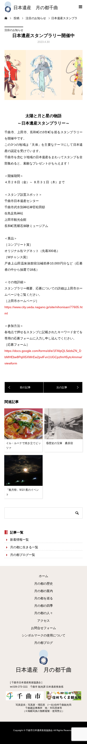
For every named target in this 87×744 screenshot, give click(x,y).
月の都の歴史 (43, 583)
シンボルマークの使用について (43, 635)
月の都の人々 (43, 613)
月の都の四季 (43, 605)
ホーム (43, 576)
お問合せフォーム (43, 628)
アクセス (43, 620)
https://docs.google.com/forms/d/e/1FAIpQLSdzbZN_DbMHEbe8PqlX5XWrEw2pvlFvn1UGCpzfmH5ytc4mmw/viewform (43, 357)
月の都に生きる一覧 (24, 547)
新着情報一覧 (19, 539)
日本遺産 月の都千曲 (35, 7)
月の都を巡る (43, 598)
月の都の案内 (43, 591)
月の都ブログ (43, 642)
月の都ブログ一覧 (22, 555)
